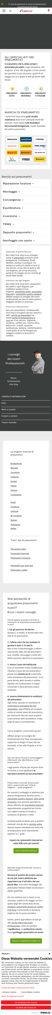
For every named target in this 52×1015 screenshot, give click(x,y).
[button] (10, 11)
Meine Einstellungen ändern (13, 996)
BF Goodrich (16, 515)
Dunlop (14, 490)
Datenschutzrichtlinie (25, 988)
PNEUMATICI (40, 93)
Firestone (15, 507)
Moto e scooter (9, 409)
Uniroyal (14, 511)
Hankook (15, 477)
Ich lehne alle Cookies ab (26, 1007)
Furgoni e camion (9, 416)
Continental (16, 494)
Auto (4, 403)
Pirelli (13, 502)
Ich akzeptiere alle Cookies (26, 1002)
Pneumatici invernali (20, 553)
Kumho (14, 481)
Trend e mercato (9, 422)
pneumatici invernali (34, 805)
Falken (14, 486)
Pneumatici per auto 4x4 (22, 565)
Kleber (13, 528)
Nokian (14, 520)
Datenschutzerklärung (40, 996)
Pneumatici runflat (19, 570)
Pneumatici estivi (18, 549)
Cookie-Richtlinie (8, 988)
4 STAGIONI (40, 95)
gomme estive (35, 824)
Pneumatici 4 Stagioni (20, 558)
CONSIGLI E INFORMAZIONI (14, 396)
